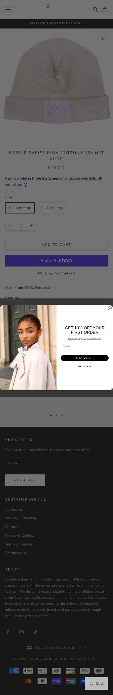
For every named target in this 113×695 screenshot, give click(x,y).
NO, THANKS (84, 367)
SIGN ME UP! (85, 357)
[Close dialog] (109, 308)
